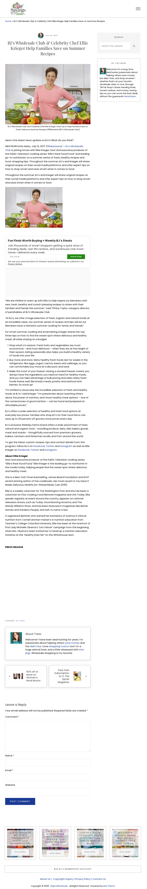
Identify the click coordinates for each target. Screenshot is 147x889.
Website (10, 785)
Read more (22, 852)
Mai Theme (109, 886)
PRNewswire (54, 146)
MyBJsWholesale (59, 886)
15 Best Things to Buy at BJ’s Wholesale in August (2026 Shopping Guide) (20, 838)
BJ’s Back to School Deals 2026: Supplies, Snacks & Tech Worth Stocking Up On (55, 838)
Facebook (39, 446)
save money (72, 643)
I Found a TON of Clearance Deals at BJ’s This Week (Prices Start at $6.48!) (90, 838)
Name (9, 755)
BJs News (20, 621)
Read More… (130, 96)
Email (9, 770)
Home (8, 21)
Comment (12, 716)
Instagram (66, 446)
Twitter (50, 446)
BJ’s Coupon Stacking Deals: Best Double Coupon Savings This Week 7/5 (125, 838)
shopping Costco (58, 646)
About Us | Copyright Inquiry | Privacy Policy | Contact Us (73, 879)
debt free (35, 646)
